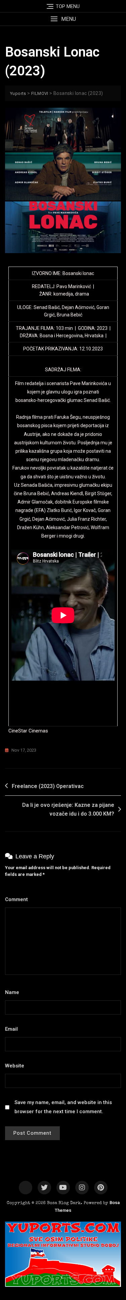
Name (14, 992)
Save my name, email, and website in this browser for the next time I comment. (63, 1107)
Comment (18, 899)
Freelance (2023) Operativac (48, 786)
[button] (63, 19)
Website (14, 1066)
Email (13, 1029)
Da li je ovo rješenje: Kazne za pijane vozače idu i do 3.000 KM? (68, 809)
